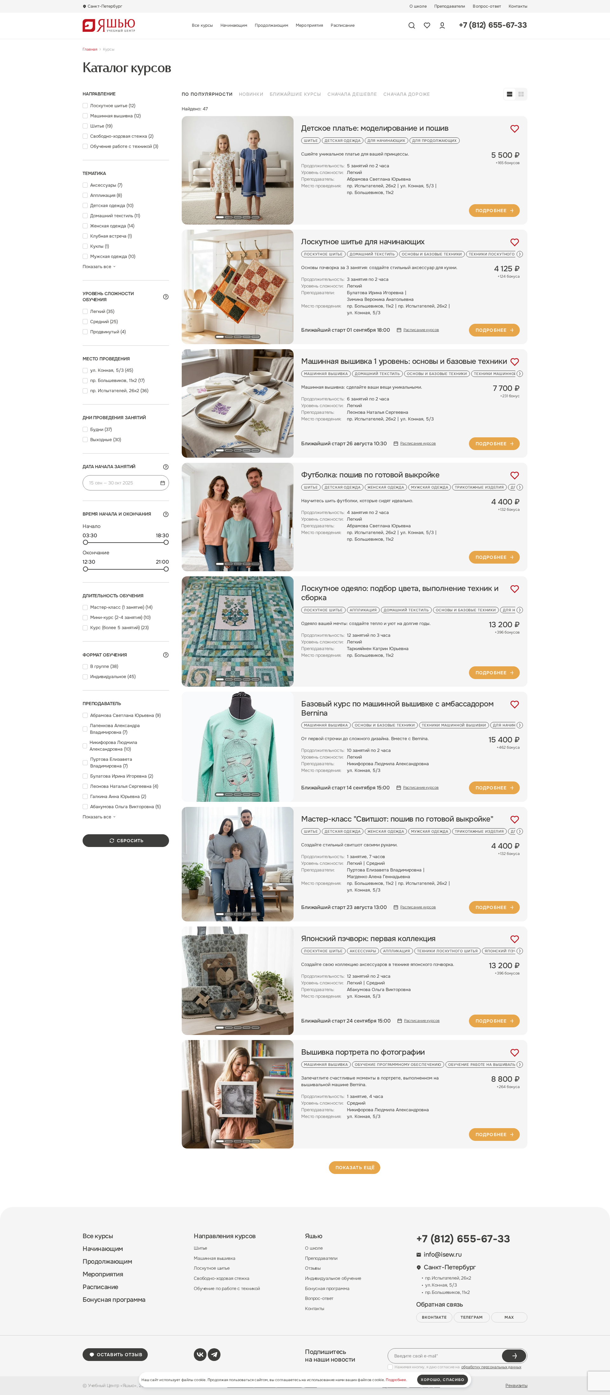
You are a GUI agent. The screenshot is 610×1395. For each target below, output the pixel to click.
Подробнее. (396, 1379)
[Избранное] (427, 25)
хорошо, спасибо (442, 1379)
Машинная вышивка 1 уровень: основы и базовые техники (404, 361)
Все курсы (202, 25)
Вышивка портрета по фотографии (363, 1052)
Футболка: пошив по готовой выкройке (370, 475)
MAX (509, 1317)
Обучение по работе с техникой (227, 1288)
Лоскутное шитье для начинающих (363, 241)
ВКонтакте (434, 1317)
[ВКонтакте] (200, 1354)
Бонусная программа (114, 1300)
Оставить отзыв (119, 1354)
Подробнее (491, 210)
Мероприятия (309, 25)
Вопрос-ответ (487, 6)
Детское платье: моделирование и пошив (374, 128)
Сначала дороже (406, 94)
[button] (220, 217)
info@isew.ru (443, 1255)
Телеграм (472, 1317)
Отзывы (313, 1268)
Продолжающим (271, 25)
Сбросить (130, 840)
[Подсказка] (166, 297)
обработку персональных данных (491, 1367)
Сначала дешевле (352, 94)
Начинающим (233, 25)
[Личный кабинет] (442, 25)
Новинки (251, 94)
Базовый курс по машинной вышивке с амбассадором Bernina (397, 708)
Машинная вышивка (214, 1258)
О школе (418, 6)
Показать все (97, 266)
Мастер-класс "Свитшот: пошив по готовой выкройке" (397, 819)
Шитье (200, 1248)
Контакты (518, 6)
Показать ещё (355, 1167)
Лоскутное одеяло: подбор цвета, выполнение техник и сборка (399, 593)
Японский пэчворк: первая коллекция (368, 938)
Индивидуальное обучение (333, 1278)
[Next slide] (520, 254)
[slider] (85, 542)
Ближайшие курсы (296, 94)
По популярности (207, 94)
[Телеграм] (214, 1354)
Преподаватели (449, 6)
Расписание (342, 25)
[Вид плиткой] (521, 94)
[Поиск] (412, 25)
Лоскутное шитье (212, 1268)
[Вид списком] (509, 94)
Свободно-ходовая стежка (221, 1278)
